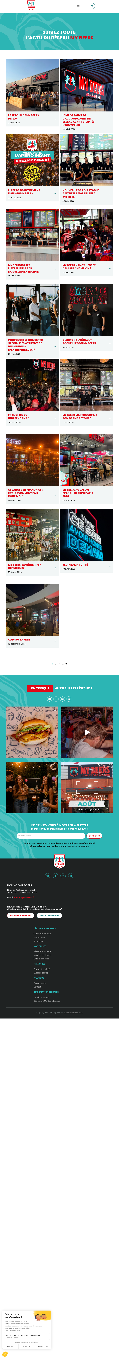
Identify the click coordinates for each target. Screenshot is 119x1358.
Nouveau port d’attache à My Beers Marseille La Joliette (80, 193)
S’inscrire (94, 835)
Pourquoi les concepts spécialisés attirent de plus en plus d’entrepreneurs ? (25, 344)
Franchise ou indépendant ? (18, 416)
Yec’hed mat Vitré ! (76, 564)
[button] (78, 5)
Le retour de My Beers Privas (23, 117)
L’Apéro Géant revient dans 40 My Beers (24, 192)
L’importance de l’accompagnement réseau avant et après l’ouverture (78, 120)
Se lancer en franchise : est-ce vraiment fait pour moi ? (25, 493)
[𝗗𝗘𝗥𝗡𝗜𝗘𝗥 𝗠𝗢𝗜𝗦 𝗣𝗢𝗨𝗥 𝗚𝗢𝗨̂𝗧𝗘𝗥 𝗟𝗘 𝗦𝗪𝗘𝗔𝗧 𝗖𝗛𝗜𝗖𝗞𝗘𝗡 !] (32, 732)
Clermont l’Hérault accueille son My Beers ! (79, 341)
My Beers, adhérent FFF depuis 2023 (24, 566)
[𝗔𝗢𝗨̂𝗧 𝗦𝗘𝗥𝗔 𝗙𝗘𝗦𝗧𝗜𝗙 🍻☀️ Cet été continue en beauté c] (87, 787)
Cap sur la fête (19, 639)
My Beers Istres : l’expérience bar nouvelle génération (23, 268)
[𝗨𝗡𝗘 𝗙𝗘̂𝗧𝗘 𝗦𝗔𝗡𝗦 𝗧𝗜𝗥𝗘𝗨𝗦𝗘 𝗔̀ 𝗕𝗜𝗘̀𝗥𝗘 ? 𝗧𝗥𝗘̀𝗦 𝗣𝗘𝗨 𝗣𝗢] (32, 787)
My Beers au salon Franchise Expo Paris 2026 (77, 493)
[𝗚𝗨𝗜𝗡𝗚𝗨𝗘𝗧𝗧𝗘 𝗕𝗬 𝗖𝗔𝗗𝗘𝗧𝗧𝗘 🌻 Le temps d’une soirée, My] (87, 732)
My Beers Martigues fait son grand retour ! (79, 416)
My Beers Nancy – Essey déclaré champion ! (79, 267)
